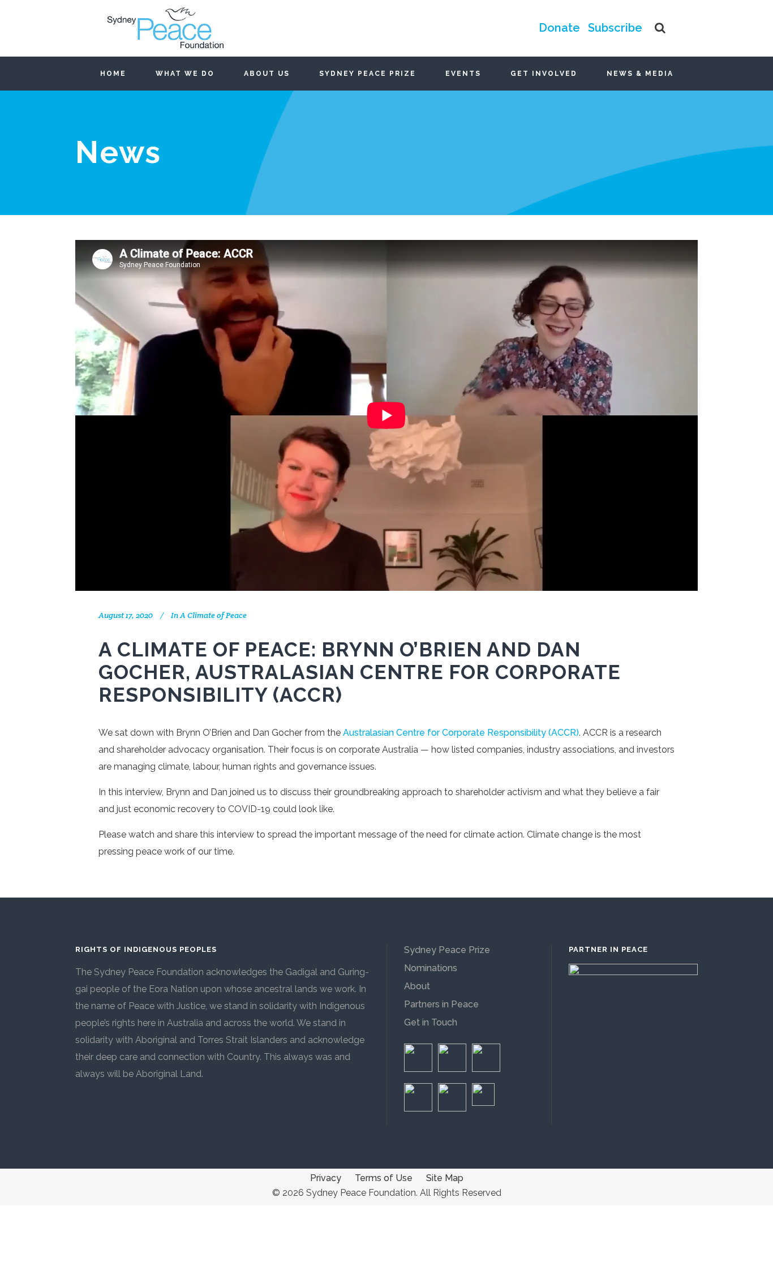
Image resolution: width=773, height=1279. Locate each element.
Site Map (444, 1178)
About (417, 986)
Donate (559, 28)
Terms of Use (384, 1178)
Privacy (325, 1178)
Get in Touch (430, 1022)
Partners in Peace (441, 1004)
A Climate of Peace (213, 615)
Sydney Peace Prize (447, 950)
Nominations (430, 968)
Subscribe (615, 28)
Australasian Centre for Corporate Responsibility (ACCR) (461, 732)
